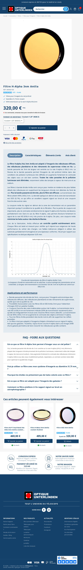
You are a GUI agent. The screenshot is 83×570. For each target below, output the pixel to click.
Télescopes (27, 529)
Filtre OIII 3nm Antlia (65, 428)
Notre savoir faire (8, 524)
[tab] (15, 155)
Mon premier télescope (31, 521)
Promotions (48, 524)
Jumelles (26, 543)
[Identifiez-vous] (71, 9)
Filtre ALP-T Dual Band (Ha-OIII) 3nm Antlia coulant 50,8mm (14, 429)
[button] (5, 127)
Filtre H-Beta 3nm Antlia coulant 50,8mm (39, 429)
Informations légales (71, 521)
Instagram (47, 530)
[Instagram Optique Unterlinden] (49, 510)
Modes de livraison (9, 532)
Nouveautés (48, 521)
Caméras (26, 540)
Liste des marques (29, 546)
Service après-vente (9, 538)
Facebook (47, 527)
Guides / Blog (7, 535)
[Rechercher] (65, 9)
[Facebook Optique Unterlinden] (44, 510)
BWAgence (29, 566)
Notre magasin (8, 521)
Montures (27, 537)
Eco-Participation (69, 529)
